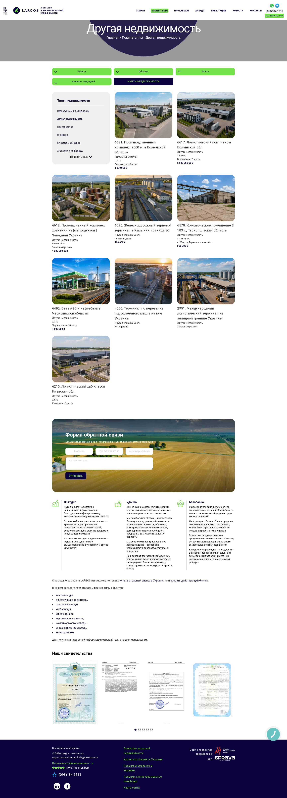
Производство (65, 127)
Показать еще (79, 156)
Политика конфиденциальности (72, 763)
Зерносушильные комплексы (73, 111)
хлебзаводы (63, 609)
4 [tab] (147, 730)
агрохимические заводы (71, 627)
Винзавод (62, 134)
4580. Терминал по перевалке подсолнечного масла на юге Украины (139, 313)
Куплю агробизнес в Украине (143, 759)
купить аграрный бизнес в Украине (141, 580)
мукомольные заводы (69, 618)
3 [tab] (143, 730)
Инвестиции (218, 10)
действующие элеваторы (71, 599)
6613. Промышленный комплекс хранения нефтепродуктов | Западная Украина (78, 230)
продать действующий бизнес (189, 580)
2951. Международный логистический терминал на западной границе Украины (200, 313)
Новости (238, 10)
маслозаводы (64, 595)
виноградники (65, 613)
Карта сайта (132, 787)
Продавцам (181, 10)
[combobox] (81, 71)
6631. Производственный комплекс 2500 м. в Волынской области (140, 147)
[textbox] (82, 81)
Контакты (256, 10)
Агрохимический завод (70, 150)
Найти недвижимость (143, 81)
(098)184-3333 (274, 11)
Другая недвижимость (70, 119)
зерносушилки (65, 632)
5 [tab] (151, 730)
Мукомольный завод (68, 142)
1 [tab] (135, 730)
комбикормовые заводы (71, 623)
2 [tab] (139, 730)
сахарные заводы (67, 604)
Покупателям (159, 10)
